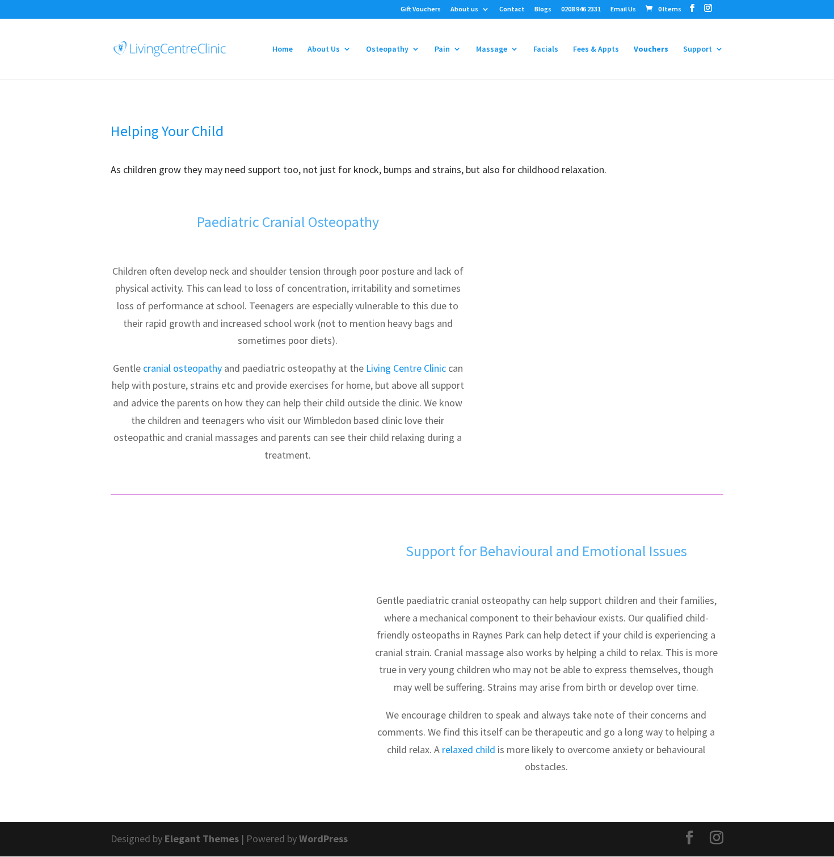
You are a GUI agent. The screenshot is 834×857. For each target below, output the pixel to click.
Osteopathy (387, 49)
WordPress (323, 838)
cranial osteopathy (182, 368)
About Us (324, 49)
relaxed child (468, 749)
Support (697, 49)
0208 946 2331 (581, 9)
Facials (545, 49)
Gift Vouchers (421, 9)
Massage (491, 49)
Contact (512, 9)
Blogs (542, 9)
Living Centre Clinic (406, 368)
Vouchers (651, 49)
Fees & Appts (596, 49)
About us (464, 9)
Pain (442, 49)
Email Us (623, 9)
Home (282, 49)
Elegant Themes (202, 838)
